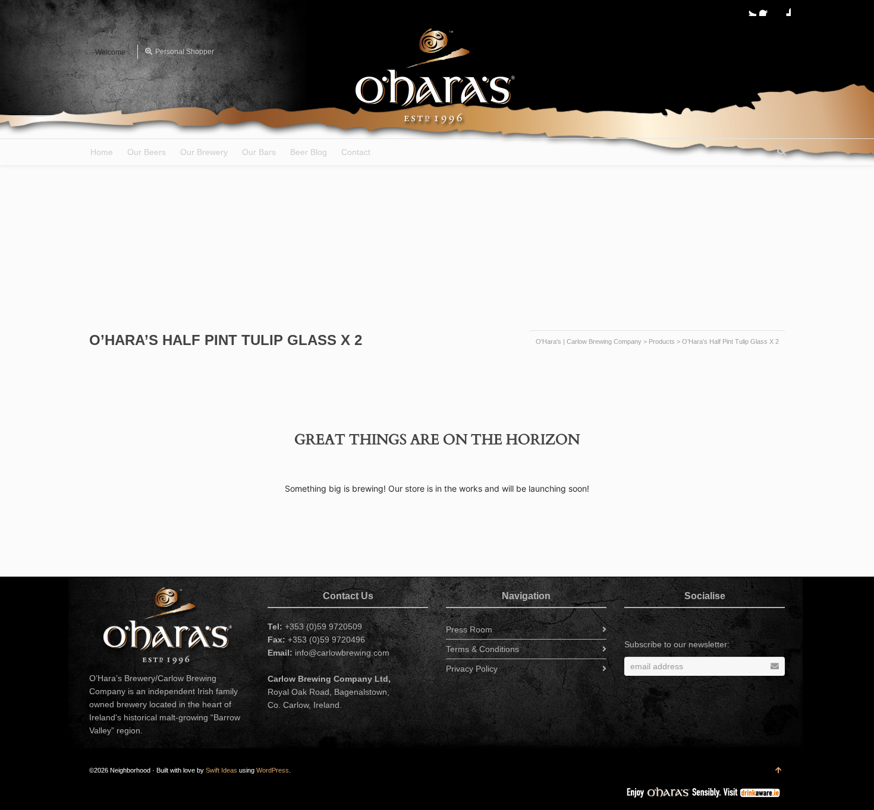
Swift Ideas (221, 770)
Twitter (749, 9)
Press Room (469, 629)
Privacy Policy (472, 668)
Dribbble (783, 9)
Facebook (766, 9)
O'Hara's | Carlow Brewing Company (589, 341)
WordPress (272, 770)
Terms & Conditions (482, 649)
